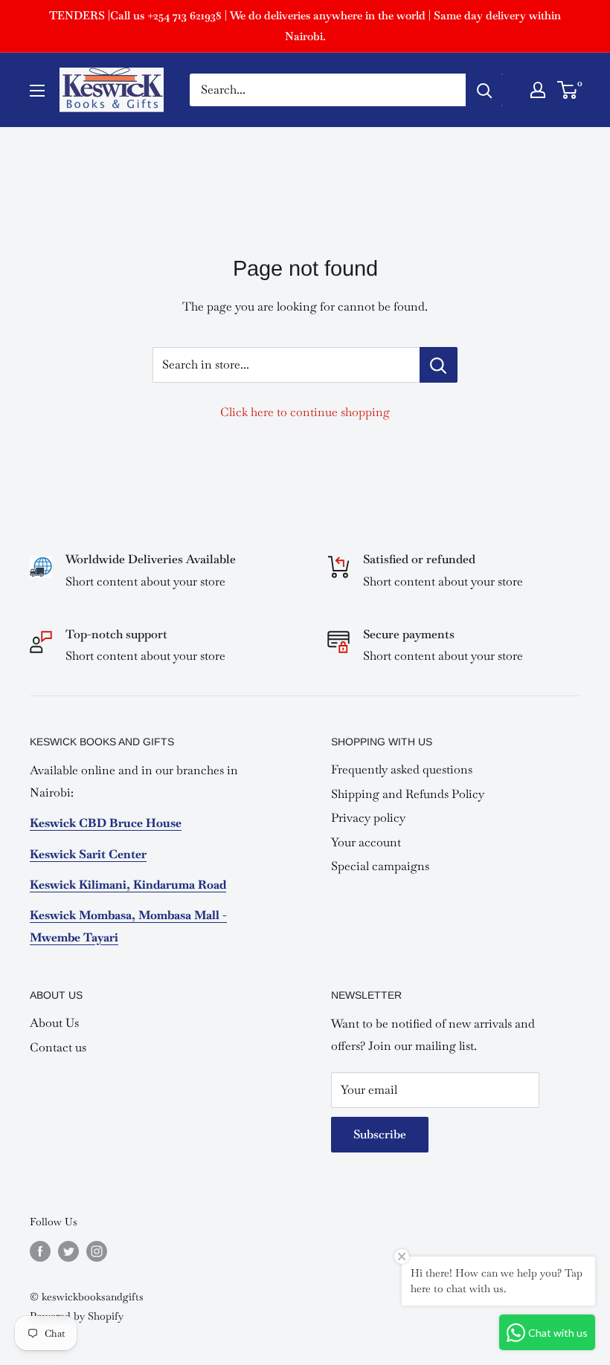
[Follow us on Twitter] (68, 1251)
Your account (366, 842)
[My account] (537, 90)
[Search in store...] (439, 365)
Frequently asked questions (401, 769)
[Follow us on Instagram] (96, 1251)
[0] (568, 90)
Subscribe (379, 1134)
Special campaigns (380, 866)
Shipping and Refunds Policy (407, 794)
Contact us (58, 1047)
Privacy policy (368, 818)
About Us (54, 1023)
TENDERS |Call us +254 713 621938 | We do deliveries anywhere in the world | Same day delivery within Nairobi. (305, 25)
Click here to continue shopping (305, 412)
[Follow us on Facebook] (40, 1251)
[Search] (484, 90)
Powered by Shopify (76, 1316)
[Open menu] (37, 91)
